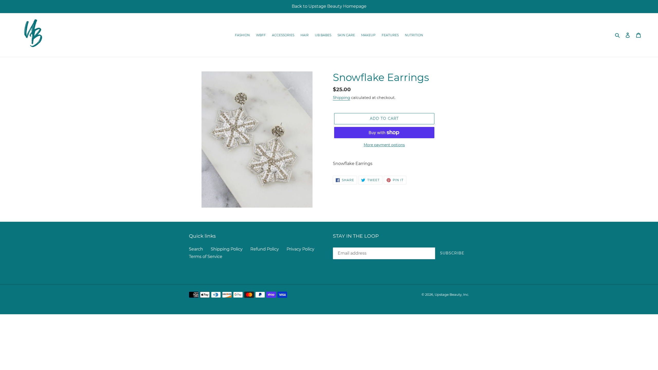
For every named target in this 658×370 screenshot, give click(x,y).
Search (196, 249)
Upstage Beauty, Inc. (452, 294)
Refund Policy (264, 249)
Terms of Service (205, 256)
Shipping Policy (227, 249)
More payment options (384, 145)
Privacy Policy (300, 249)
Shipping (341, 97)
